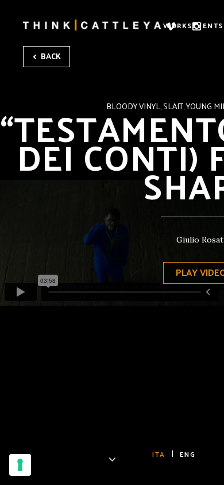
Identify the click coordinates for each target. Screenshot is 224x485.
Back (50, 56)
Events (207, 25)
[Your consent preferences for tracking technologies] (20, 465)
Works (177, 25)
